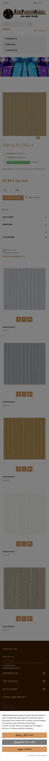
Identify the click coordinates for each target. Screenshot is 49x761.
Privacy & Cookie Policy (37, 755)
